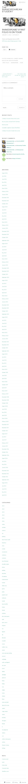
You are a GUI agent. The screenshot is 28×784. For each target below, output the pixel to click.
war (3, 736)
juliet (3, 619)
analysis (10, 58)
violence (3, 732)
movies (3, 650)
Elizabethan (4, 576)
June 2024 (4, 249)
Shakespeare (14, 62)
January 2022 (5, 338)
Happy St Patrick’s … (17, 158)
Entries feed (4, 765)
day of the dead (5, 561)
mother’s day (4, 647)
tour (21, 62)
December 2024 (5, 231)
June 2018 (4, 409)
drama (21, 58)
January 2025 (5, 228)
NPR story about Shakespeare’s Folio (11, 41)
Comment (20, 99)
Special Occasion (5, 705)
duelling (3, 570)
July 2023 (4, 283)
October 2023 (5, 274)
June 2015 (4, 489)
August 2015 (5, 482)
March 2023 (4, 295)
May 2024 (4, 252)
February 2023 (5, 298)
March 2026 (4, 188)
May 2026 (4, 182)
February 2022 (5, 335)
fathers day (4, 585)
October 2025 (5, 203)
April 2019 (4, 387)
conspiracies (4, 551)
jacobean (4, 613)
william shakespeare (6, 739)
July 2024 (4, 246)
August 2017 (5, 433)
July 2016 (4, 461)
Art (2, 533)
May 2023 (4, 289)
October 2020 (5, 372)
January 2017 (5, 446)
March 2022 (4, 332)
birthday (3, 536)
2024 (3, 515)
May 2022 (4, 326)
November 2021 (5, 344)
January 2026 (5, 194)
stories (3, 714)
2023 (3, 512)
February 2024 (5, 262)
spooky (3, 708)
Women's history (5, 745)
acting (3, 524)
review (3, 693)
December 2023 (5, 268)
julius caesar (4, 622)
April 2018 (4, 415)
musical (3, 656)
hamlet (3, 601)
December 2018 (5, 397)
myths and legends (6, 662)
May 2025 (4, 216)
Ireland (3, 610)
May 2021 (4, 363)
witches (3, 742)
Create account (5, 759)
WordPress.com (5, 771)
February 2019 (5, 393)
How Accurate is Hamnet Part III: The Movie (11, 121)
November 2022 (5, 308)
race (3, 686)
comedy (16, 58)
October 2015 (5, 476)
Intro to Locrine (5, 124)
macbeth (4, 640)
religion (3, 690)
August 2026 (5, 173)
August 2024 (5, 243)
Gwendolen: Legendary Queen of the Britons (11, 127)
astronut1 (16, 35)
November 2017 (5, 427)
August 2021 (5, 354)
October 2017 (5, 430)
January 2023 (5, 301)
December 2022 (5, 305)
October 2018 (5, 403)
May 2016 (4, 464)
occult (3, 668)
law (3, 628)
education (5, 60)
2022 (3, 509)
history (3, 607)
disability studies (5, 564)
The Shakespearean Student (12, 9)
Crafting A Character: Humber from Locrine (11, 130)
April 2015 (4, 495)
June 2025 (4, 212)
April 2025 (4, 219)
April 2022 (4, 329)
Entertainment (5, 579)
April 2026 (4, 185)
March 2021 (4, 369)
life (2, 634)
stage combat (5, 711)
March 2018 (4, 418)
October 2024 (5, 237)
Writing (3, 748)
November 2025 (5, 200)
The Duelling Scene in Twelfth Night (20, 75)
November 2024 (5, 234)
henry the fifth (5, 604)
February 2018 (5, 421)
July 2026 (4, 176)
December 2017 (5, 424)
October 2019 (5, 384)
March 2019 (4, 390)
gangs (3, 591)
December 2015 (5, 470)
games (3, 588)
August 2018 (5, 406)
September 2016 (5, 455)
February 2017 (5, 443)
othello (3, 671)
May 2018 (4, 412)
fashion (3, 582)
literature (4, 637)
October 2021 (5, 347)
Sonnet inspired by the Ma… (19, 154)
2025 (3, 518)
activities (4, 527)
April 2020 (4, 378)
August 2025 (5, 206)
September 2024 (5, 240)
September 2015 (5, 479)
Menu (23, 2)
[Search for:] (10, 107)
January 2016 (5, 467)
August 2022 (5, 317)
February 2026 (5, 191)
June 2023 (4, 286)
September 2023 (5, 277)
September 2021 (5, 351)
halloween (4, 598)
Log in (3, 762)
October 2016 (5, 452)
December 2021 (5, 341)
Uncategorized (13, 60)
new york (4, 665)
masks (3, 644)
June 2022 (4, 323)
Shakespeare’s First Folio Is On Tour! (7, 75)
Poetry (3, 680)
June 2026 (4, 179)
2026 (3, 521)
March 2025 (4, 222)
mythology (4, 659)
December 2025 (5, 197)
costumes (4, 558)
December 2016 (5, 449)
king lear (4, 625)
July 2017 (4, 436)
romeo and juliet (5, 702)
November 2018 (5, 400)
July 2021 (4, 357)
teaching (3, 717)
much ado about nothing (7, 653)
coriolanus (4, 555)
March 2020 (4, 381)
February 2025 (5, 225)
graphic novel (4, 594)
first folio (6, 62)
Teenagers (4, 720)
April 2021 (4, 366)
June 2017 (4, 439)
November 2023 (5, 271)
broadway (4, 542)
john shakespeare (5, 616)
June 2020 (4, 375)
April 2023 (4, 292)
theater (3, 723)
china (3, 545)
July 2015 (4, 486)
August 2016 (5, 458)
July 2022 (4, 320)
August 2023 (5, 280)
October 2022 (5, 311)
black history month (6, 539)
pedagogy (4, 674)
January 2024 (5, 265)
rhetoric (3, 696)
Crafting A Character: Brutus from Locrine (10, 118)
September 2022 (5, 314)
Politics (3, 683)
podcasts (4, 677)
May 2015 (4, 492)
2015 (3, 505)
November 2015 (5, 473)
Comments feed (5, 768)
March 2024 (4, 258)
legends (3, 631)
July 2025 (4, 209)
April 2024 (4, 255)
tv (2, 726)
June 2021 (4, 360)
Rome (3, 699)
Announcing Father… (10, 141)
